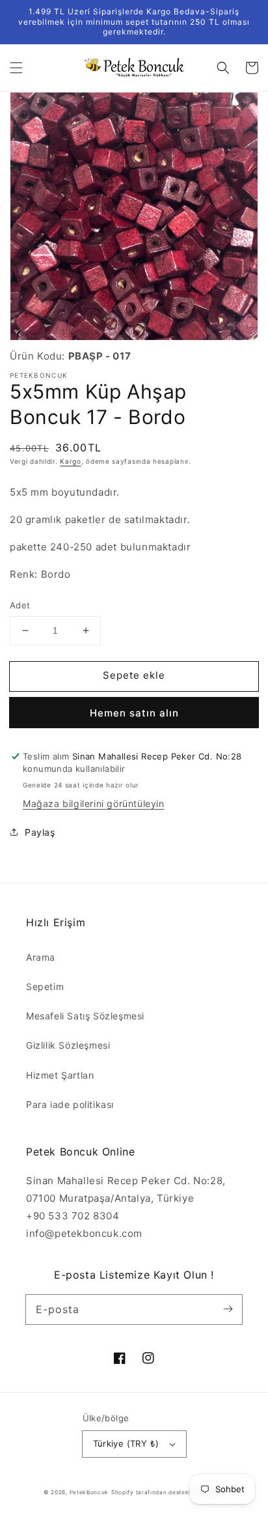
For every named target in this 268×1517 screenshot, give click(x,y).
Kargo (70, 461)
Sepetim (45, 986)
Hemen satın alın (134, 713)
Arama (40, 957)
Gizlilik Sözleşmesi (68, 1045)
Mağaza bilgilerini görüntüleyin (94, 803)
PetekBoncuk (89, 1492)
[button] (16, 67)
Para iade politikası (70, 1104)
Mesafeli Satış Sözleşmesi (85, 1015)
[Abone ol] (227, 1309)
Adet (20, 605)
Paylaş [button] (40, 832)
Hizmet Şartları (60, 1075)
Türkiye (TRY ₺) (126, 1443)
